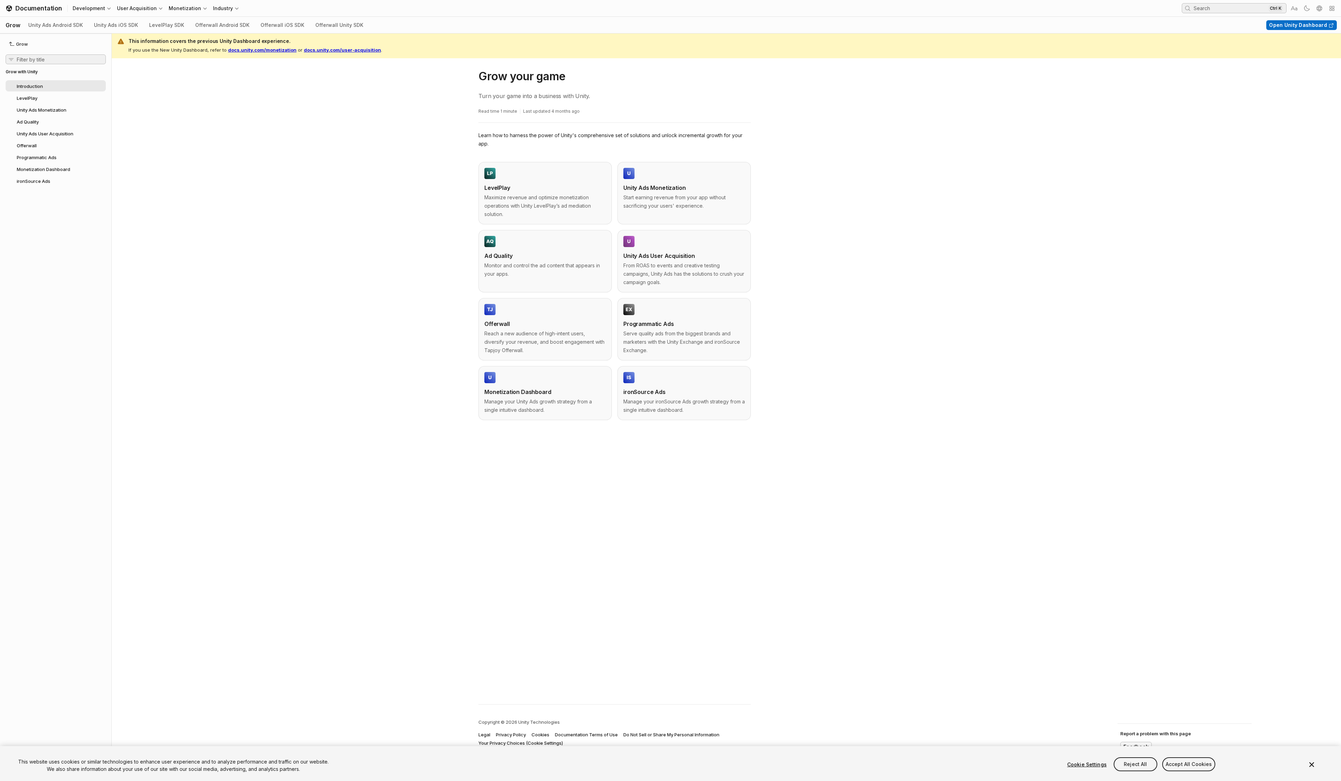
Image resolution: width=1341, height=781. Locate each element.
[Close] (1311, 764)
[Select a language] (1319, 8)
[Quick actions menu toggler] (1332, 8)
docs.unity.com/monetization (262, 50)
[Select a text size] (1294, 8)
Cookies (540, 734)
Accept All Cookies (1189, 764)
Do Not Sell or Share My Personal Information (671, 734)
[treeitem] (56, 85)
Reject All (1135, 764)
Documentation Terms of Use (586, 734)
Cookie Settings (1087, 764)
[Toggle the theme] (1307, 8)
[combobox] (1230, 8)
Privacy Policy (511, 734)
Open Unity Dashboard (1298, 25)
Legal (484, 734)
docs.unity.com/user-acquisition (342, 50)
